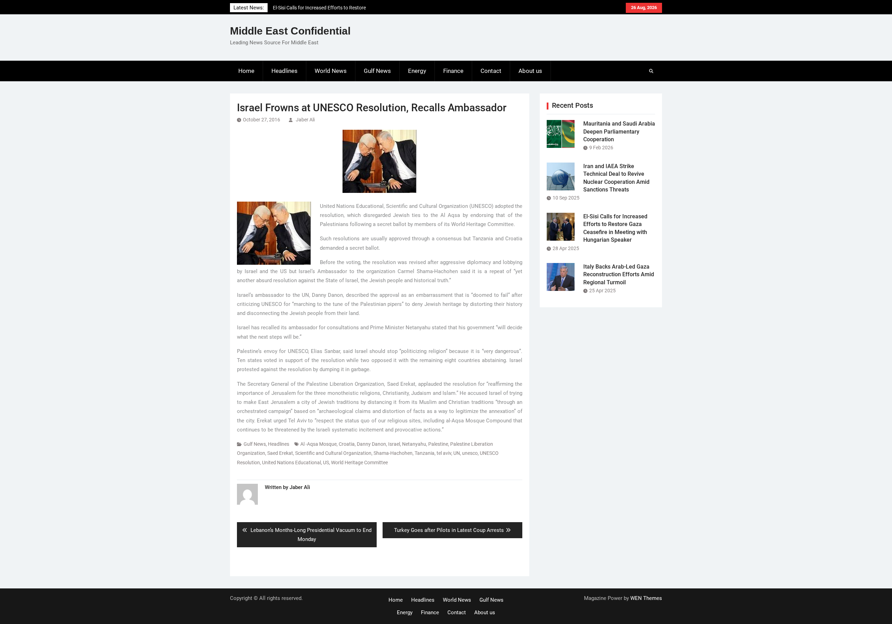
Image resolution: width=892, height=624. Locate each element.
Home (246, 70)
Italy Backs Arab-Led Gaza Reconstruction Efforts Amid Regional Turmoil (618, 274)
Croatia (347, 444)
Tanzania (425, 453)
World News (331, 70)
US (326, 462)
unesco (470, 453)
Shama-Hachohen (393, 453)
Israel (394, 444)
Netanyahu (414, 444)
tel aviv (444, 453)
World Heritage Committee (359, 462)
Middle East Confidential (290, 31)
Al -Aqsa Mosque (318, 444)
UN (456, 453)
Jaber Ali (305, 119)
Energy (417, 70)
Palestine (438, 444)
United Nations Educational (291, 462)
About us (530, 70)
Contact (490, 70)
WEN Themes (646, 598)
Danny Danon (371, 444)
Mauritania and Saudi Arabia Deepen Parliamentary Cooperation (619, 131)
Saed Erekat (280, 453)
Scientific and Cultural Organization (333, 453)
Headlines (284, 70)
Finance (453, 70)
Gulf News (377, 70)
